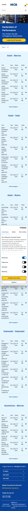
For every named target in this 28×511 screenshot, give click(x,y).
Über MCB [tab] (6, 478)
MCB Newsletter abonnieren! (10, 488)
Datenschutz (6, 504)
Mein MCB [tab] (6, 475)
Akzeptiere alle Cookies (14, 278)
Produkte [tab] (5, 471)
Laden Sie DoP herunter (14, 40)
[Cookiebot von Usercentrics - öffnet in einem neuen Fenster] (20, 228)
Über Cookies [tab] (22, 232)
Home (3, 47)
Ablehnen (14, 282)
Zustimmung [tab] (5, 232)
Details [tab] (14, 232)
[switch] (24, 262)
